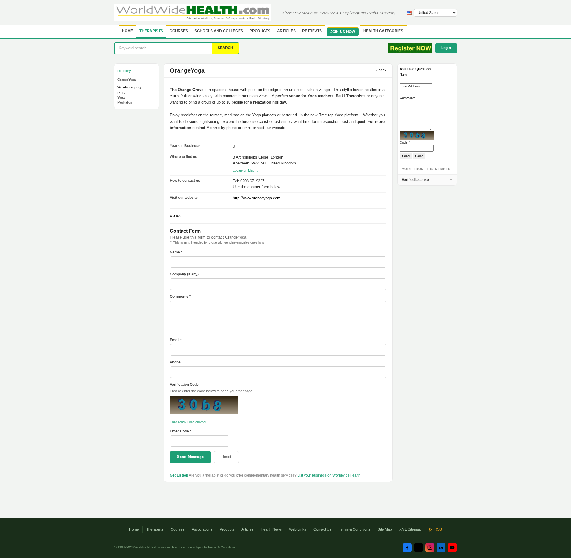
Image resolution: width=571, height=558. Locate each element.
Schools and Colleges (218, 31)
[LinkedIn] (441, 547)
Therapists (151, 31)
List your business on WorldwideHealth (328, 475)
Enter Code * (180, 431)
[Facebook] (407, 547)
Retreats (312, 31)
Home (127, 31)
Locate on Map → (245, 170)
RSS (438, 529)
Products (260, 31)
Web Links (297, 529)
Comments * (180, 296)
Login (446, 48)
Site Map (385, 529)
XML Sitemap (410, 529)
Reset (226, 456)
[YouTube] (452, 547)
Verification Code (184, 385)
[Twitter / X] (418, 547)
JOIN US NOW (342, 32)
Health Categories (383, 31)
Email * (176, 340)
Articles (286, 31)
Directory (124, 71)
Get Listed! (179, 475)
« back (381, 70)
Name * (176, 252)
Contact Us (322, 529)
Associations (202, 529)
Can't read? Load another (188, 422)
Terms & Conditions (354, 529)
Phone (175, 362)
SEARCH (225, 48)
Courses (179, 31)
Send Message (190, 456)
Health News (271, 529)
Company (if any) (184, 274)
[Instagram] (429, 547)
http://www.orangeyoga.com (256, 198)
